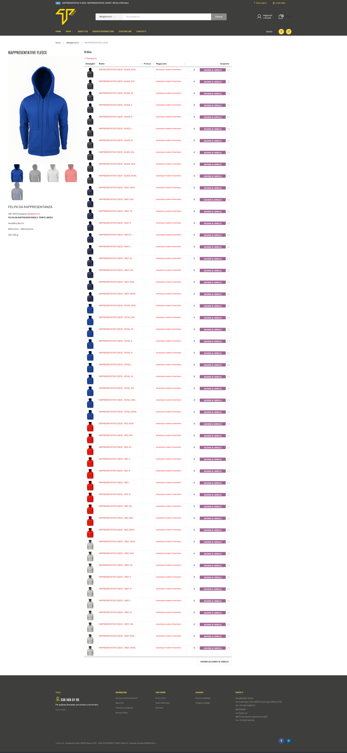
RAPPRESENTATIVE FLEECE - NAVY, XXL (116, 270)
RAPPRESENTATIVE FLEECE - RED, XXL (115, 506)
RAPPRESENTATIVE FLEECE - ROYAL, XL (116, 376)
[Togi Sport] (66, 17)
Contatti (159, 708)
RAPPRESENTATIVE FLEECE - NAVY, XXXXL (117, 294)
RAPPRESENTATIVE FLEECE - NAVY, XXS (116, 199)
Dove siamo (261, 3)
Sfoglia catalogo (202, 703)
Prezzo (147, 64)
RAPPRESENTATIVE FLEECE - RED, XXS (115, 435)
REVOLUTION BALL (121, 3)
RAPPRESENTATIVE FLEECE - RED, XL (115, 494)
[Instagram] (288, 31)
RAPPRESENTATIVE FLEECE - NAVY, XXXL (116, 282)
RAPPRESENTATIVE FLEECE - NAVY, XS (115, 211)
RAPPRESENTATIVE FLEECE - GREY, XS (115, 565)
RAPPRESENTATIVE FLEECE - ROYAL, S (115, 341)
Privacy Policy (122, 713)
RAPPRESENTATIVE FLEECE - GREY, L (115, 600)
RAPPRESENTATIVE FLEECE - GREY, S (115, 577)
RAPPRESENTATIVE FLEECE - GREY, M (115, 589)
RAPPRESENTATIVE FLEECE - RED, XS (115, 447)
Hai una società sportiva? (127, 698)
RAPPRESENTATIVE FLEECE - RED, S (114, 459)
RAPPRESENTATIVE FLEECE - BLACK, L (115, 128)
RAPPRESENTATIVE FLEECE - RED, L (114, 482)
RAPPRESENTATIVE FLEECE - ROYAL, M (115, 353)
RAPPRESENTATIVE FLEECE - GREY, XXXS (117, 541)
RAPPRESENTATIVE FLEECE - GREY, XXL (116, 624)
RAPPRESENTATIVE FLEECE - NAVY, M (115, 235)
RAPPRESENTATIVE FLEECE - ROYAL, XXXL (117, 400)
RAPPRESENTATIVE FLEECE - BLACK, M (115, 117)
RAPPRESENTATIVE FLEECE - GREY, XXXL (117, 636)
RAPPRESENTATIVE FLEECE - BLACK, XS (116, 93)
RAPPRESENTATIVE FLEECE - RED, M (114, 471)
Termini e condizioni (124, 708)
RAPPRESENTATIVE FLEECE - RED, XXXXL (117, 530)
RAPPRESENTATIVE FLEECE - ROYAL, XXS (117, 317)
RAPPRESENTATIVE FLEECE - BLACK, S (115, 105)
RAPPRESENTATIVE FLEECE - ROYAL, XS (116, 329)
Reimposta (92, 58)
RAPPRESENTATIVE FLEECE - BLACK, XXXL (117, 164)
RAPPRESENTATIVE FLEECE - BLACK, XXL (116, 152)
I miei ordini (280, 3)
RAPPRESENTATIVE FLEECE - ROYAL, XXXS (117, 305)
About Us (120, 703)
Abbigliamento (72, 43)
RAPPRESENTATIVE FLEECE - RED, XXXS (116, 423)
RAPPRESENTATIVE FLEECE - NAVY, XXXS (117, 187)
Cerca (218, 16)
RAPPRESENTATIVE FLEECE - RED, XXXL (116, 518)
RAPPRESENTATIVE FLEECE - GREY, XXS (116, 553)
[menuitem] (58, 32)
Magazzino (161, 64)
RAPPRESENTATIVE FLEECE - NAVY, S (115, 223)
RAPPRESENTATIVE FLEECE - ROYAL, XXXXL (118, 412)
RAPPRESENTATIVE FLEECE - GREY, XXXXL (117, 648)
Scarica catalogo (202, 698)
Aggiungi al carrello (213, 69)
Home (58, 43)
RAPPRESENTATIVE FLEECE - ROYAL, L (115, 364)
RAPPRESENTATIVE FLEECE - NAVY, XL (115, 258)
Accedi (268, 18)
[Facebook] (281, 31)
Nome (102, 64)
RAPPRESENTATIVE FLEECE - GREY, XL (115, 612)
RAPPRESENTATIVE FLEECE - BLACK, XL (116, 140)
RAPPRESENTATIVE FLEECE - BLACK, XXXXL (118, 176)
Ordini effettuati (162, 703)
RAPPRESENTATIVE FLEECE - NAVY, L (115, 246)
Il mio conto (160, 698)
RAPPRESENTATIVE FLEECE (74, 3)
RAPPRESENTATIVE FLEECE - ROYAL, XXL (116, 388)
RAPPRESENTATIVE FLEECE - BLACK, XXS (117, 81)
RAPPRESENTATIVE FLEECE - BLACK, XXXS (117, 69)
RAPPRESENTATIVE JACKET (99, 3)
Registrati (267, 15)
